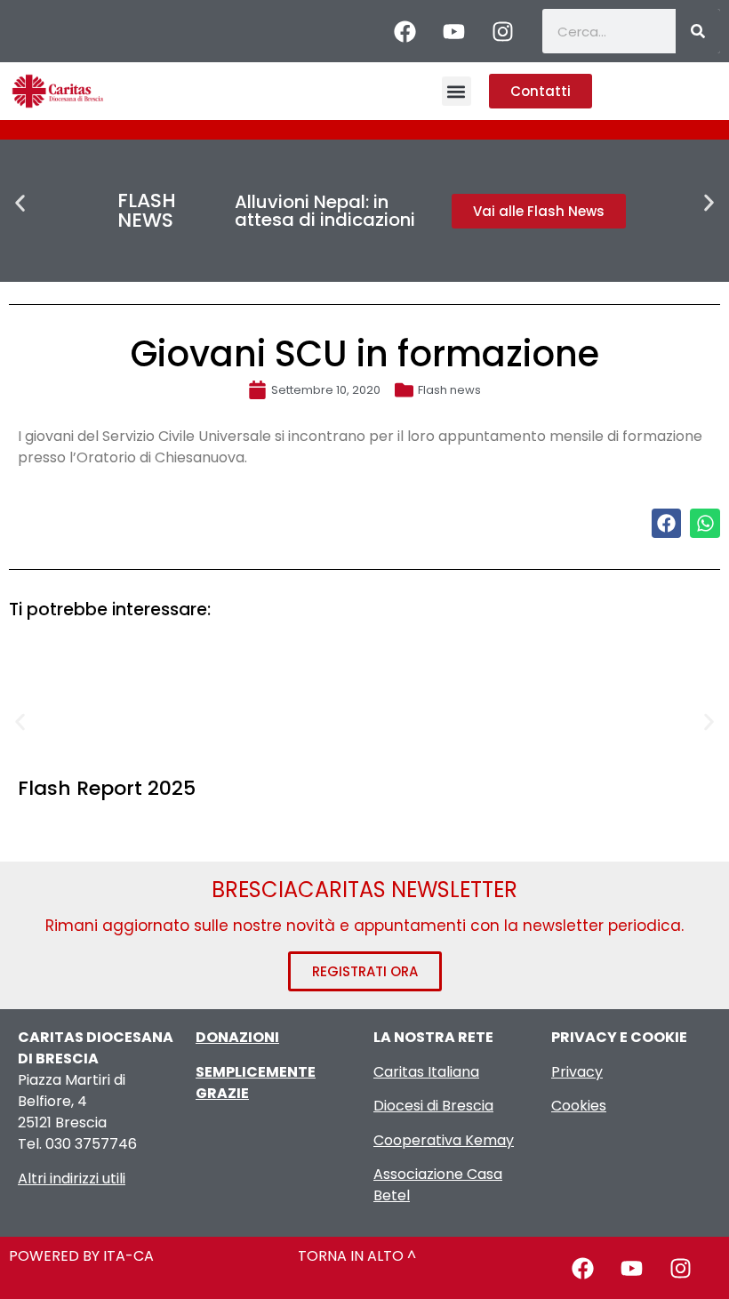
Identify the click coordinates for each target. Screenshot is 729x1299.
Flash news (449, 389)
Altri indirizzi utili (71, 1178)
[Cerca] (698, 31)
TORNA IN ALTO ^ (357, 1256)
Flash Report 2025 (107, 788)
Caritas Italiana (426, 1072)
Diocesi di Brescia (433, 1105)
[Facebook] (404, 31)
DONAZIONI (237, 1037)
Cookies (578, 1105)
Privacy (577, 1072)
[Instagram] (502, 31)
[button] (456, 91)
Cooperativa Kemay (443, 1140)
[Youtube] (453, 31)
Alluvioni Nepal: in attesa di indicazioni (325, 210)
